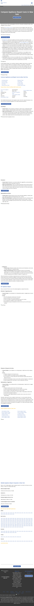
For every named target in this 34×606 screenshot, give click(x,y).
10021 (11, 519)
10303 (4, 524)
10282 (29, 523)
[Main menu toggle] (31, 3)
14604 (2, 531)
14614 (24, 531)
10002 (4, 518)
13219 (27, 541)
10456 (9, 525)
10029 (29, 519)
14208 (15, 512)
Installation (12, 591)
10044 (25, 520)
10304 (6, 524)
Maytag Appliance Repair (21, 414)
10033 (6, 520)
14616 (29, 531)
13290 (31, 541)
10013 (27, 518)
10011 (22, 518)
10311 (22, 524)
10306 (11, 524)
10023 (15, 519)
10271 (20, 523)
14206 (11, 512)
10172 (9, 523)
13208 (18, 541)
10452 (31, 524)
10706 (13, 536)
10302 (2, 524)
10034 (9, 520)
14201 (2, 512)
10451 (29, 524)
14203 (6, 512)
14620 (6, 532)
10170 (4, 523)
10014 (29, 518)
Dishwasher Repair (5, 82)
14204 (9, 512)
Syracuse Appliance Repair (28, 90)
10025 (20, 519)
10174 (13, 523)
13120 (2, 541)
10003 (6, 518)
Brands (16, 591)
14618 (2, 532)
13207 (15, 541)
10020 (9, 519)
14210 (20, 512)
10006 (13, 518)
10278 (22, 523)
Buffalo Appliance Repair (4, 97)
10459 (15, 525)
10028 (27, 519)
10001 (2, 518)
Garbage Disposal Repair (21, 85)
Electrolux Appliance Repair (6, 412)
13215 (25, 541)
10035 (11, 520)
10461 (20, 525)
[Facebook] (1, 0)
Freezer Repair (19, 81)
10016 (31, 518)
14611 (18, 531)
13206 (13, 541)
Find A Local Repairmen (6, 103)
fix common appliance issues (23, 42)
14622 (11, 532)
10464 (27, 525)
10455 (6, 525)
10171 (6, 523)
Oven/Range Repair (5, 80)
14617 (31, 531)
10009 (18, 518)
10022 (13, 519)
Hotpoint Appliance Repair (6, 416)
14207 (13, 512)
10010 (20, 518)
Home (4, 591)
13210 (20, 541)
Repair (8, 591)
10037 (15, 520)
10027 (25, 519)
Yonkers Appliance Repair (16, 94)
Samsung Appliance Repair (21, 416)
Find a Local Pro (17, 566)
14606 (6, 531)
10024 (18, 519)
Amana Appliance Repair (5, 411)
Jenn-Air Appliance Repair (6, 417)
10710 (20, 536)
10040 (22, 520)
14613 (22, 531)
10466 (31, 525)
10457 (11, 525)
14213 (27, 512)
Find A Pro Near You (5, 37)
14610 (15, 531)
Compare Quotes (17, 17)
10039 (20, 520)
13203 (6, 541)
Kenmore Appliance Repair (21, 411)
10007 (15, 518)
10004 (9, 518)
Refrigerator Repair (20, 80)
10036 (13, 520)
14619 (4, 532)
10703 (6, 536)
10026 (22, 519)
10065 (27, 520)
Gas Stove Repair (4, 81)
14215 (31, 512)
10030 (31, 519)
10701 (4, 536)
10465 (29, 525)
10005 (11, 518)
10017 (2, 519)
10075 (31, 520)
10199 (18, 523)
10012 (24, 518)
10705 (11, 536)
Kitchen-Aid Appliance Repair (21, 412)
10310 (20, 524)
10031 (2, 520)
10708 (18, 536)
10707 (15, 536)
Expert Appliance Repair (8, 27)
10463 (25, 525)
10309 (18, 524)
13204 (9, 541)
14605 (4, 531)
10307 (13, 524)
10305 (9, 524)
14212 (24, 512)
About (23, 591)
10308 (15, 524)
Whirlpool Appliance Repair (21, 417)
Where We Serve (28, 591)
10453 (2, 525)
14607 (9, 531)
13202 (4, 541)
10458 (13, 525)
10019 (6, 519)
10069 (29, 520)
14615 (27, 531)
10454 (4, 525)
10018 (4, 519)
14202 (4, 512)
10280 (27, 523)
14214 (29, 512)
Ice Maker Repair (20, 82)
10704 (9, 536)
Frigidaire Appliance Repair (6, 413)
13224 (29, 541)
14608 (11, 531)
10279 (25, 523)
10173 (11, 523)
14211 (22, 512)
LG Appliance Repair (20, 413)
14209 (18, 512)
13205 (11, 541)
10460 (18, 525)
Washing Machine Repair (5, 85)
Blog (20, 591)
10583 (2, 536)
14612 (20, 531)
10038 (18, 520)
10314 (27, 524)
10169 (2, 523)
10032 (4, 520)
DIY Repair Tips (5, 39)
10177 (15, 523)
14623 (13, 532)
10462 (22, 525)
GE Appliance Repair (5, 414)
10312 (24, 524)
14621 (9, 532)
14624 (15, 532)
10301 (31, 523)
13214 (22, 541)
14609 (13, 531)
